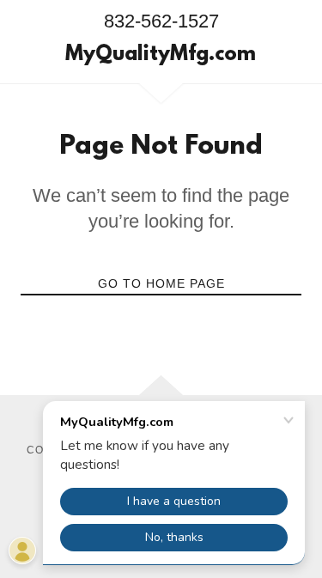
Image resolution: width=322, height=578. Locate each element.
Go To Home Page (161, 283)
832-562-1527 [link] (161, 21)
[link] (161, 56)
